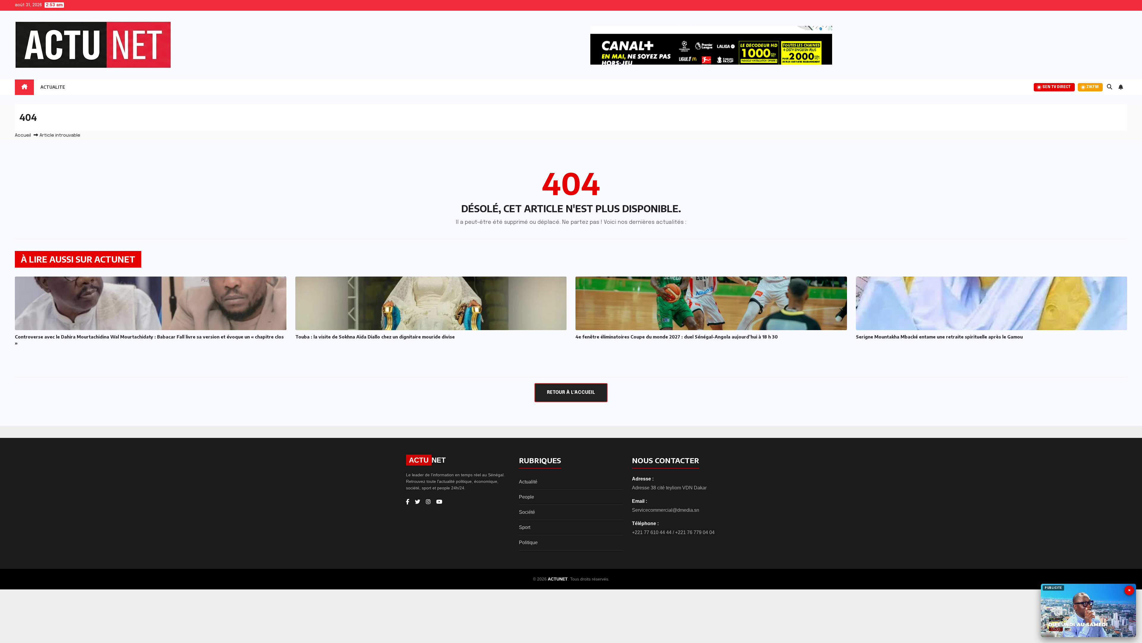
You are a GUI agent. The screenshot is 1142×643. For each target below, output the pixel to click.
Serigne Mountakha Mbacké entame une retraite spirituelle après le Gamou (939, 336)
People (526, 497)
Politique (528, 542)
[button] (1109, 87)
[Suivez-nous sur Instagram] (428, 502)
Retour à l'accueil (571, 392)
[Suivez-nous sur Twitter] (417, 502)
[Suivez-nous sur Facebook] (407, 502)
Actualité (528, 481)
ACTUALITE (52, 87)
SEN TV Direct (1056, 87)
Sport (524, 527)
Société (527, 512)
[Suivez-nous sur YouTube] (439, 502)
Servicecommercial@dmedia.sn (665, 510)
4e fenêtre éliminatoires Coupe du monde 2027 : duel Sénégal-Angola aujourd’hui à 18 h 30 (676, 336)
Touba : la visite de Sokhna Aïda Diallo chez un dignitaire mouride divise (375, 336)
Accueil (23, 135)
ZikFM (1092, 87)
